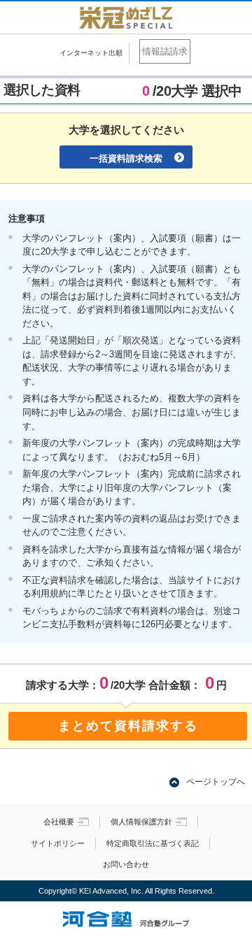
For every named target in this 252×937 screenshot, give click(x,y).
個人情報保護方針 (141, 821)
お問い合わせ (126, 864)
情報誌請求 (165, 51)
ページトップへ (215, 782)
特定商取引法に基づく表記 (152, 843)
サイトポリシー (58, 843)
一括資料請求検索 (126, 158)
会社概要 (58, 821)
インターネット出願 (90, 53)
